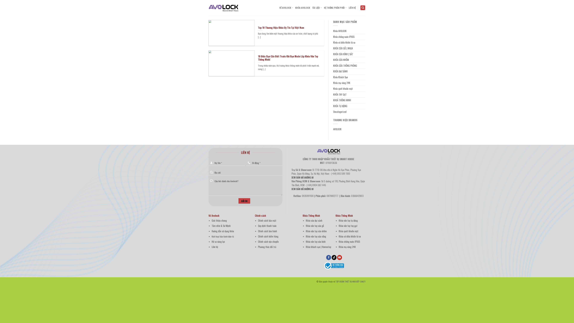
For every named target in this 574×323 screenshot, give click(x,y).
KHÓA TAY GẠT (339, 94)
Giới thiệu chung (219, 220)
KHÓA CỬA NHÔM (341, 60)
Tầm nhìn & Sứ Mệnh (221, 226)
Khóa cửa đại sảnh (314, 220)
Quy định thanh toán (267, 226)
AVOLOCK (337, 129)
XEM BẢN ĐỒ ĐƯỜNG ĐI (302, 189)
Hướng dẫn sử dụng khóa (223, 231)
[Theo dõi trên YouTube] (339, 257)
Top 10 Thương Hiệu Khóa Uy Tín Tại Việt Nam (281, 27)
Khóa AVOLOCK (339, 31)
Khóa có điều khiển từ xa (344, 42)
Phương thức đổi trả (267, 247)
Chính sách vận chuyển (268, 241)
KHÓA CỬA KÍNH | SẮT (343, 54)
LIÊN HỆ (352, 7)
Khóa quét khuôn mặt (343, 88)
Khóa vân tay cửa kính (316, 241)
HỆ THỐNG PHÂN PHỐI (334, 7)
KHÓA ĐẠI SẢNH (340, 71)
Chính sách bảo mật (267, 220)
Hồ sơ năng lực (218, 241)
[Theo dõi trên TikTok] (334, 257)
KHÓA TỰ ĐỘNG (340, 106)
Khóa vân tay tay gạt (348, 226)
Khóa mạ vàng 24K (341, 83)
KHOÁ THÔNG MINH (342, 100)
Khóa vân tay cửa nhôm (316, 231)
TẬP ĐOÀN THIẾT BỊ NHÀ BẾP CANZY (350, 281)
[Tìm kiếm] (362, 7)
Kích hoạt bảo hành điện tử (223, 236)
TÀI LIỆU (316, 7)
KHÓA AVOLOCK (302, 7)
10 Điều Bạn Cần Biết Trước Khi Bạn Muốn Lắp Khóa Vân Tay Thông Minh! (288, 58)
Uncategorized (339, 111)
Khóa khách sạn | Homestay (318, 247)
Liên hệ (215, 247)
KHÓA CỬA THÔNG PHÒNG (345, 65)
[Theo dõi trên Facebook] (328, 257)
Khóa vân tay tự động (348, 220)
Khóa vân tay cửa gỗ (315, 226)
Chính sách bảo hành (267, 231)
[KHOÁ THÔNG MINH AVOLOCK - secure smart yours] (223, 7)
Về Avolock (285, 7)
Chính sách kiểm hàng (268, 236)
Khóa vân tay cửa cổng (316, 236)
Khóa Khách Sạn (340, 77)
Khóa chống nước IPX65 (344, 37)
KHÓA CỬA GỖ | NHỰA (343, 48)
